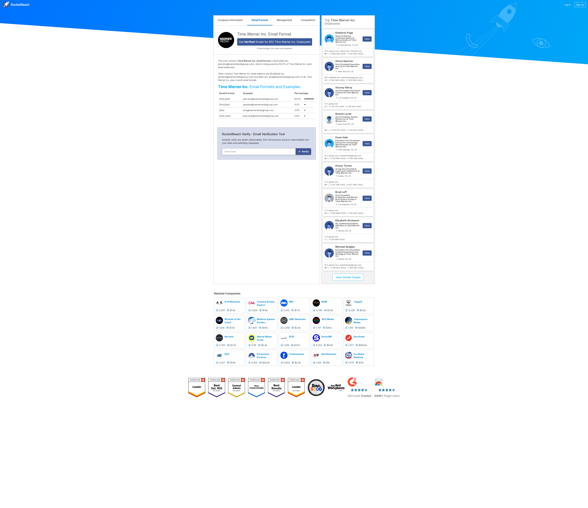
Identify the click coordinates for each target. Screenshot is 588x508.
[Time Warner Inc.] (226, 40)
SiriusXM (326, 336)
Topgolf (358, 301)
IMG (291, 301)
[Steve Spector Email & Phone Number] (329, 66)
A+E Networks (232, 301)
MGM (324, 301)
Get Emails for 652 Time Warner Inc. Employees (274, 41)
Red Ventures (328, 354)
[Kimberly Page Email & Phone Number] (329, 39)
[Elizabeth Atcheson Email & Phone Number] (329, 225)
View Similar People (348, 277)
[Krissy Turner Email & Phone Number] (329, 171)
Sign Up (580, 4)
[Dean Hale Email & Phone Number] (329, 143)
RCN (291, 336)
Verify (305, 151)
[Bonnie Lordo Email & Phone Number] (329, 119)
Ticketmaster (296, 354)
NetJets (229, 336)
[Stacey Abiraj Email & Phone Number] (329, 92)
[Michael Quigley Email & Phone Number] (329, 253)
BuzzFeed (359, 336)
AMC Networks (297, 319)
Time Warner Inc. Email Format (264, 34)
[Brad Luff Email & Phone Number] (329, 198)
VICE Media (327, 319)
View (367, 39)
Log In (567, 4)
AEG (226, 354)
